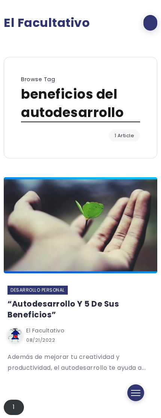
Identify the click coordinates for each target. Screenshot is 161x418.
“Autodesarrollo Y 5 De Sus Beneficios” (63, 309)
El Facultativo (47, 23)
